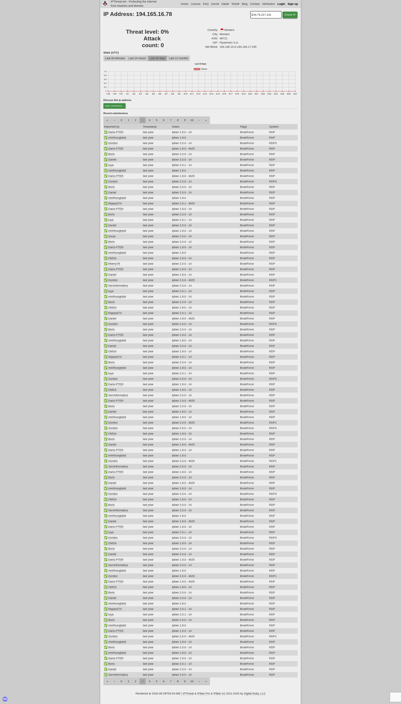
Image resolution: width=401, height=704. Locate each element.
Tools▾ (235, 3)
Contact (255, 3)
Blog (244, 3)
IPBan (217, 693)
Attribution (268, 3)
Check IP (290, 14)
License (195, 3)
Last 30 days (157, 58)
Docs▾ (215, 3)
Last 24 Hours (137, 58)
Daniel (112, 159)
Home (184, 3)
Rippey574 (115, 203)
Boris (111, 154)
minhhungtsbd (117, 137)
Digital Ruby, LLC (255, 693)
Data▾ (225, 3)
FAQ (206, 3)
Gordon (113, 143)
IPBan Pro (203, 693)
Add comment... (114, 105)
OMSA (112, 258)
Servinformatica (118, 285)
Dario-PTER (115, 132)
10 (191, 120)
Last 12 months (178, 58)
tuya (111, 165)
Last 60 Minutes (115, 58)
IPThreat (188, 693)
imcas (112, 236)
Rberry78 (114, 263)
